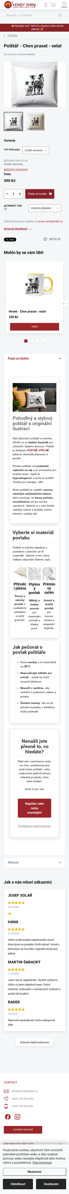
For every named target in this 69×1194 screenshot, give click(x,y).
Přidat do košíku (37, 193)
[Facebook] (7, 1116)
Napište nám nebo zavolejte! (34, 808)
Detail (35, 326)
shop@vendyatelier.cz (25, 1091)
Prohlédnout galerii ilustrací (34, 825)
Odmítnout (18, 1184)
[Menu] (64, 4)
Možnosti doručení (16, 169)
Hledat (60, 15)
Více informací (42, 1162)
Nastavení (34, 1172)
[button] (26, 341)
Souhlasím (51, 1184)
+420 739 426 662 (22, 1098)
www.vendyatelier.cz (50, 221)
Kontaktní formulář (23, 1129)
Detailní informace (16, 229)
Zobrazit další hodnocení (34, 1042)
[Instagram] (16, 1116)
